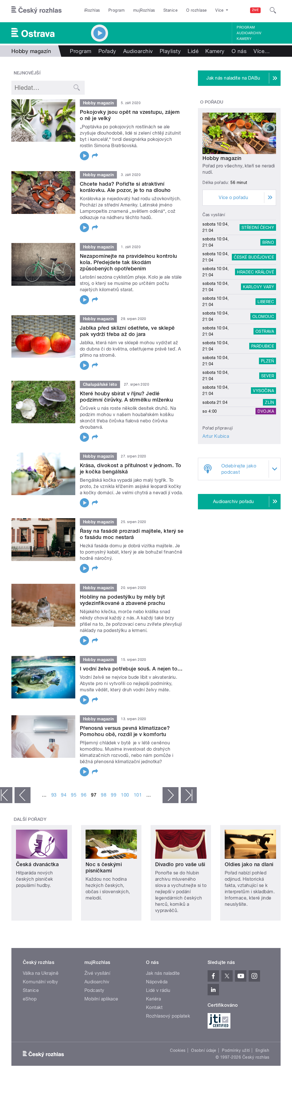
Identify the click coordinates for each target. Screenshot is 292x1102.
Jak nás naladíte (163, 973)
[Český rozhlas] (36, 10)
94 (63, 795)
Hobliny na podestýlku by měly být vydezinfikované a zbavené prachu (122, 600)
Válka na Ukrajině (40, 973)
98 (103, 795)
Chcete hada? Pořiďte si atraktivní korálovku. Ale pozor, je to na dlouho (125, 187)
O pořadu (212, 102)
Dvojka (265, 411)
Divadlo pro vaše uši (180, 864)
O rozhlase (196, 10)
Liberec (265, 301)
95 (73, 795)
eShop (29, 999)
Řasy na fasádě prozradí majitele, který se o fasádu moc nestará (131, 534)
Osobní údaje (203, 1050)
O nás (239, 51)
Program (116, 10)
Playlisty (170, 51)
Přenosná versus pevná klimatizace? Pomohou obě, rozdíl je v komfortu (125, 731)
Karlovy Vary (258, 286)
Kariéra (153, 999)
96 (83, 795)
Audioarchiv (249, 33)
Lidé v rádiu (158, 990)
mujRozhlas (144, 10)
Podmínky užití (236, 1050)
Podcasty (94, 990)
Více (262, 51)
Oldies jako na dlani (249, 864)
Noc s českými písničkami (104, 867)
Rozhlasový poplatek (168, 1016)
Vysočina (263, 390)
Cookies (177, 1050)
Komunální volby (40, 981)
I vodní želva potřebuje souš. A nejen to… (131, 669)
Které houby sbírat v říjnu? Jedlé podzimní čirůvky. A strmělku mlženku (126, 396)
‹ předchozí (23, 795)
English (262, 1050)
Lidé (193, 51)
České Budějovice (254, 257)
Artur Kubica (215, 436)
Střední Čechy (258, 227)
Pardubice (262, 346)
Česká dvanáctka (37, 864)
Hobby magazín (221, 158)
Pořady (107, 51)
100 (125, 795)
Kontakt (154, 1007)
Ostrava (265, 331)
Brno (268, 242)
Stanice (170, 10)
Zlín (269, 402)
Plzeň (267, 360)
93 (54, 795)
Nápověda (157, 981)
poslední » (189, 795)
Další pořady (30, 819)
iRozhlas (92, 10)
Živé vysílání (97, 973)
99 (113, 795)
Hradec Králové (255, 272)
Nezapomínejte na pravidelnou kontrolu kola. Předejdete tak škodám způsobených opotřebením (128, 262)
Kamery (244, 39)
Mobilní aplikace (101, 999)
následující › (171, 795)
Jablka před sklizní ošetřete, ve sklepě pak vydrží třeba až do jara (127, 331)
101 (138, 795)
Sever (267, 375)
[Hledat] (273, 10)
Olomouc (263, 316)
